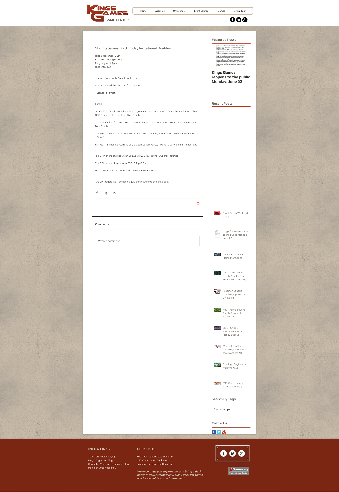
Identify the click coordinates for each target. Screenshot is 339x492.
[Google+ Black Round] (245, 19)
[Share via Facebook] (97, 193)
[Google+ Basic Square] (224, 432)
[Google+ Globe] (241, 453)
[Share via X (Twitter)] (105, 193)
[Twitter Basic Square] (219, 432)
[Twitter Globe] (232, 453)
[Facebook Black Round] (232, 19)
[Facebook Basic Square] (214, 432)
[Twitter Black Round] (238, 19)
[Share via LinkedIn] (114, 193)
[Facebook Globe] (223, 453)
